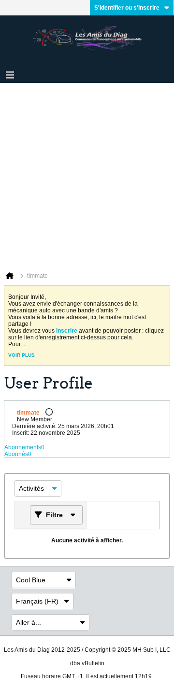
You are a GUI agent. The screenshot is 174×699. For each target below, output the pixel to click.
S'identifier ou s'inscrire (127, 7)
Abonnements (22, 447)
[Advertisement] (87, 174)
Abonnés (16, 454)
